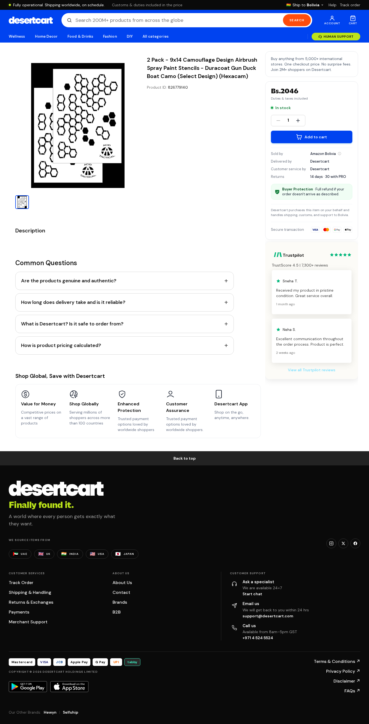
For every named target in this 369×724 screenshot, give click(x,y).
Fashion (110, 36)
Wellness (17, 36)
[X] (343, 543)
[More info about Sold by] (339, 153)
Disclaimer (346, 681)
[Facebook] (355, 543)
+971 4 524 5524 (258, 637)
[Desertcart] (31, 20)
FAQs (352, 691)
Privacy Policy (343, 671)
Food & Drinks (80, 36)
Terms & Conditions (337, 661)
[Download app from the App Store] (69, 686)
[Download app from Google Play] (28, 686)
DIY (130, 36)
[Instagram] (331, 543)
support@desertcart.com (268, 616)
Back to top (184, 458)
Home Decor (46, 36)
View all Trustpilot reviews (311, 369)
